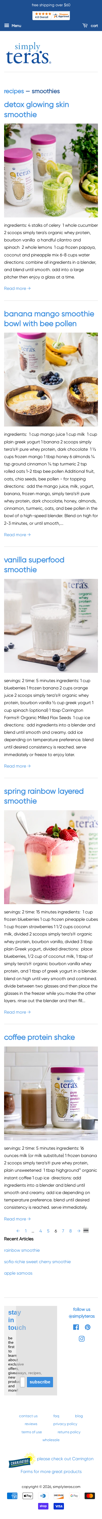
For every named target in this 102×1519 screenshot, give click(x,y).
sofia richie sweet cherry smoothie (37, 1261)
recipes (14, 91)
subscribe (40, 1382)
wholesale (51, 1440)
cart (94, 25)
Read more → (17, 288)
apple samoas (18, 1273)
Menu (16, 25)
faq (56, 1416)
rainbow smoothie (22, 1250)
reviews (31, 1424)
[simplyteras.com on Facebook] (76, 1328)
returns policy (69, 1432)
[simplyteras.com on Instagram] (82, 1340)
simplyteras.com (67, 1486)
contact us (28, 1416)
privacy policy (65, 1424)
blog (79, 1416)
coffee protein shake (40, 1037)
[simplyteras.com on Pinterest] (88, 1328)
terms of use (31, 1432)
